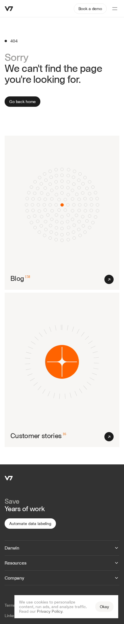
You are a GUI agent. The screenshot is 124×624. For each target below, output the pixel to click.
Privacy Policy (49, 611)
